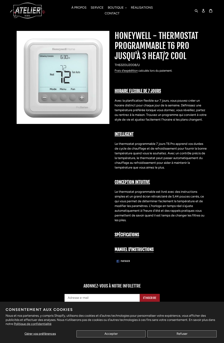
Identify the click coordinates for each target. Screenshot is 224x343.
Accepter (111, 334)
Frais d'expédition (126, 70)
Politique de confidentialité (32, 324)
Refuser (182, 334)
